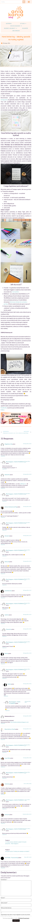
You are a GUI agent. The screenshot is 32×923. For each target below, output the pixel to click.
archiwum (16, 30)
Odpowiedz (4, 468)
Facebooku (4, 408)
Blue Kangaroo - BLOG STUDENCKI (15, 461)
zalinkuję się (23, 483)
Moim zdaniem (15, 26)
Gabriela (7, 614)
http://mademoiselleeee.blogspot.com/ (19, 722)
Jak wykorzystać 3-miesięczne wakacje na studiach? (17, 851)
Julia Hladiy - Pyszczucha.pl (11, 857)
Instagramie (4, 99)
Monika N (7, 536)
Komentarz (4, 879)
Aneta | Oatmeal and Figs (11, 507)
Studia (22, 23)
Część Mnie (7, 758)
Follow (2, 410)
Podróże (25, 28)
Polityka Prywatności (23, 918)
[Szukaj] (23, 1)
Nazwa (3, 897)
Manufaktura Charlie (10, 729)
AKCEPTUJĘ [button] (16, 920)
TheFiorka (7, 784)
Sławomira (7, 474)
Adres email (4, 902)
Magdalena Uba (8, 444)
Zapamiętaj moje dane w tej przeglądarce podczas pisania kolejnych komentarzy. (15, 915)
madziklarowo (8, 590)
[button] (29, 2)
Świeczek (7, 561)
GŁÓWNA (8, 23)
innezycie (7, 814)
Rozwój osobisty (9, 28)
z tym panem (15, 292)
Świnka (6, 653)
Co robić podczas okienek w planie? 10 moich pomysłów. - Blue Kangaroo (15, 842)
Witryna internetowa (6, 907)
